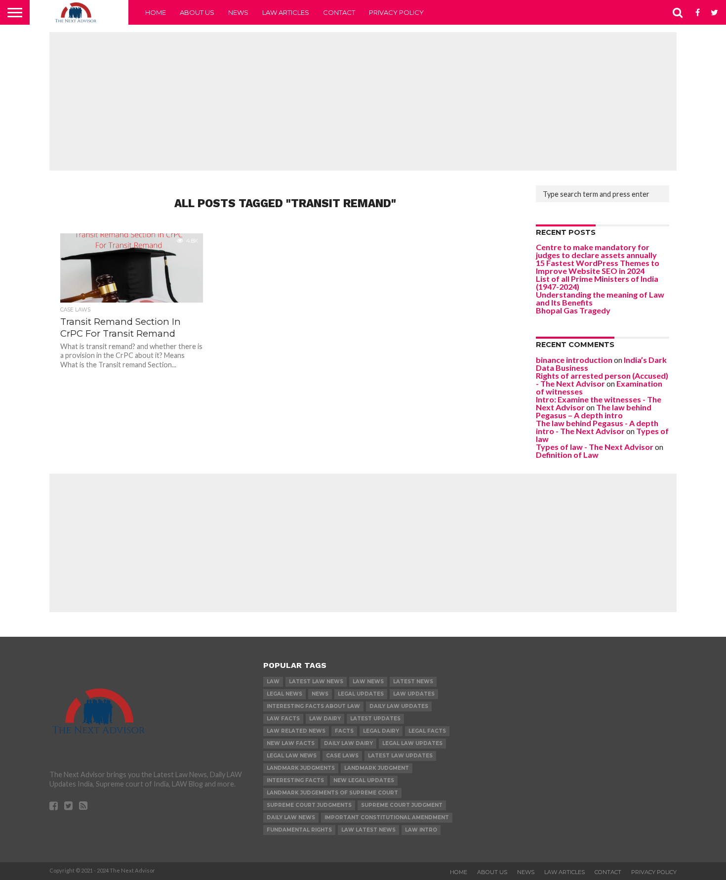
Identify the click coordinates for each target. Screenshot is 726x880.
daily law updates (398, 706)
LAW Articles (285, 12)
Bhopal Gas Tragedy (573, 310)
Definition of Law (567, 454)
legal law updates (412, 743)
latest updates (375, 718)
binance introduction (574, 359)
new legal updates (363, 780)
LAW (273, 681)
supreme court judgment (402, 805)
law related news (296, 731)
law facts (283, 718)
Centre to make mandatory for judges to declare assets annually (596, 251)
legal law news (292, 755)
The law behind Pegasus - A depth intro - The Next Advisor (597, 427)
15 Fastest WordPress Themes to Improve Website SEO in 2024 (597, 266)
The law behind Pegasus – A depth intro (593, 411)
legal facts (427, 731)
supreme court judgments (309, 805)
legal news (284, 694)
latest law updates (400, 755)
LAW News (368, 681)
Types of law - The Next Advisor (594, 446)
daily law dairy (348, 743)
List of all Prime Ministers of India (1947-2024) (597, 282)
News (238, 12)
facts (344, 731)
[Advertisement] (363, 101)
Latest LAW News (316, 681)
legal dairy (381, 731)
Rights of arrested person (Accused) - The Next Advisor (602, 379)
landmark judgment (376, 768)
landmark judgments (301, 768)
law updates (414, 694)
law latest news (368, 830)
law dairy (325, 718)
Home (155, 12)
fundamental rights (299, 830)
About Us (197, 12)
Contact (339, 12)
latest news (413, 681)
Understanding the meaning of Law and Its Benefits (600, 298)
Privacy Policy (396, 12)
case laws (342, 755)
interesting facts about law (313, 706)
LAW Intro (421, 830)
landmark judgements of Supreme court (332, 793)
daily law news (291, 817)
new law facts (291, 743)
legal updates (361, 694)
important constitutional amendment (386, 817)
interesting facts (295, 780)
